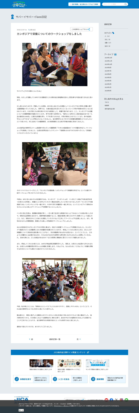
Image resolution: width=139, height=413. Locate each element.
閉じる (21, 410)
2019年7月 (108, 71)
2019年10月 (108, 64)
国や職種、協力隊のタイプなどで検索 (85, 4)
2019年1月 (108, 87)
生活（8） (108, 46)
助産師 (107, 105)
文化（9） (108, 39)
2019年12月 (108, 58)
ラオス (107, 102)
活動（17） (108, 43)
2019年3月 (108, 84)
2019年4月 (108, 81)
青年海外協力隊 (110, 109)
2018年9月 (108, 91)
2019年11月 (108, 61)
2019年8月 (108, 67)
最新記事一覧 (54, 339)
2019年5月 (108, 77)
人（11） (107, 36)
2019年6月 (108, 74)
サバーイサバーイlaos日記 (31, 17)
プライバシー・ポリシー (61, 406)
